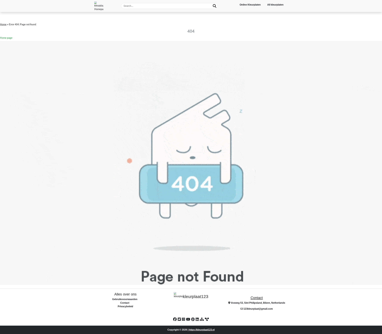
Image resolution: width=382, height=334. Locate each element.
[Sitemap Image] (207, 319)
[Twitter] (180, 319)
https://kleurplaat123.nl (202, 329)
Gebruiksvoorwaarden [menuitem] (124, 299)
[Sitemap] (202, 319)
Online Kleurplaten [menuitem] (250, 4)
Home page (6, 38)
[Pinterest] (193, 319)
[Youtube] (188, 319)
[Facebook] (175, 319)
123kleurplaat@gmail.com (258, 309)
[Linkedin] (198, 319)
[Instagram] (184, 319)
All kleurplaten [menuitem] (275, 4)
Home (3, 24)
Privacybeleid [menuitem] (125, 306)
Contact (257, 298)
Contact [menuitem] (124, 303)
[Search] (215, 6)
